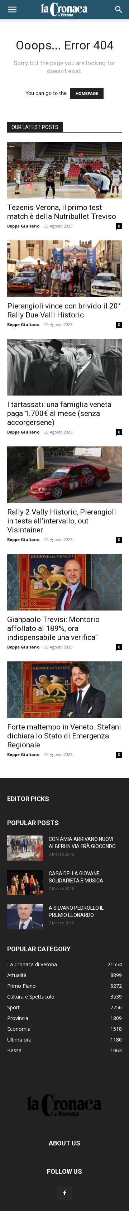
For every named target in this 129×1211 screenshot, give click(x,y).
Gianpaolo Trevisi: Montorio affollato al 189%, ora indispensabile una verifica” (53, 628)
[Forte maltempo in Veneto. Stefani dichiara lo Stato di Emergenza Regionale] (64, 689)
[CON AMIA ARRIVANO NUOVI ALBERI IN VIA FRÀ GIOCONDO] (25, 848)
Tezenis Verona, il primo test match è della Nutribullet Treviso (61, 212)
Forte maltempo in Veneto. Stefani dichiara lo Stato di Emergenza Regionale (64, 736)
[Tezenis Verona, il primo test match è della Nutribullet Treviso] (64, 170)
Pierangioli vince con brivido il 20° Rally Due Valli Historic (64, 310)
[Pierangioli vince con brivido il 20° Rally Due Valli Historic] (64, 268)
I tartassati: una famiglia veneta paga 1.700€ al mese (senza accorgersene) (59, 413)
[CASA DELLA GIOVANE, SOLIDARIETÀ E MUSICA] (25, 882)
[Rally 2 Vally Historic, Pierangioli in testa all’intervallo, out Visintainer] (64, 474)
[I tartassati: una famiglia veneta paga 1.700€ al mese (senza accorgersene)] (64, 367)
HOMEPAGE (87, 93)
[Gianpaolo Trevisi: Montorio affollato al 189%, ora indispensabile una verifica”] (64, 582)
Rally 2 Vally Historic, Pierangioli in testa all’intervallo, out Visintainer (61, 521)
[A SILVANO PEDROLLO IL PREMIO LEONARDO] (25, 916)
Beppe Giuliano (23, 226)
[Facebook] (64, 1193)
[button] (12, 9)
